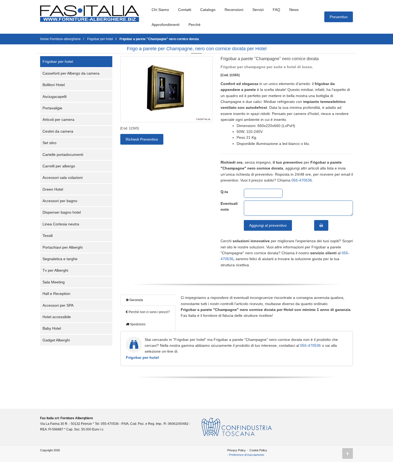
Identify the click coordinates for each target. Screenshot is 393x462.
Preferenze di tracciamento (246, 454)
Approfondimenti (165, 24)
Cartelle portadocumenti (63, 154)
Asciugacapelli (55, 96)
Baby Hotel (52, 328)
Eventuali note (228, 206)
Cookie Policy (258, 450)
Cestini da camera (58, 131)
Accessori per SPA (58, 305)
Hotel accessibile (57, 317)
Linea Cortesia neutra (61, 224)
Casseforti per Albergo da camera (71, 73)
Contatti (184, 9)
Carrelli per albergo (59, 166)
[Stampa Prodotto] (321, 225)
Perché (194, 24)
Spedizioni (137, 324)
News (294, 9)
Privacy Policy (236, 450)
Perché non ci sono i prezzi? (149, 312)
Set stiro (49, 143)
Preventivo (339, 17)
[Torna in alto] (347, 453)
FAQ (276, 9)
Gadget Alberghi (56, 340)
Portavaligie (52, 108)
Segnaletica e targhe (60, 259)
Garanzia (136, 300)
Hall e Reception (56, 293)
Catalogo (207, 9)
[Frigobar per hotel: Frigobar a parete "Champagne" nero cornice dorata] (166, 89)
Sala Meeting (54, 282)
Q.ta (224, 192)
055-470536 (301, 180)
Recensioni (234, 9)
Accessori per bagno (60, 201)
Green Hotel (53, 189)
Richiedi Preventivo (142, 139)
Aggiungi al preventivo (268, 225)
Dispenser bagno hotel (62, 212)
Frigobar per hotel (58, 61)
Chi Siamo (160, 9)
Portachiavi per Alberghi (63, 247)
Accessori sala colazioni (63, 177)
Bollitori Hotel (54, 85)
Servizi (258, 9)
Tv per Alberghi (55, 270)
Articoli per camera (58, 119)
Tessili (48, 235)
